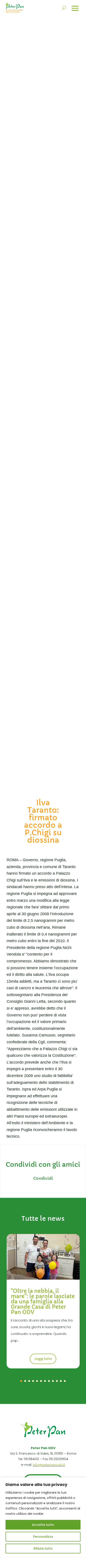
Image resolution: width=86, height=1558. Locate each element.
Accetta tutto (43, 1525)
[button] (21, 1381)
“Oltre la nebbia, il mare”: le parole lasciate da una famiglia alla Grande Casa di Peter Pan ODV (43, 1302)
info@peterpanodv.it (49, 1465)
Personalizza (43, 1536)
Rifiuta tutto (43, 1548)
